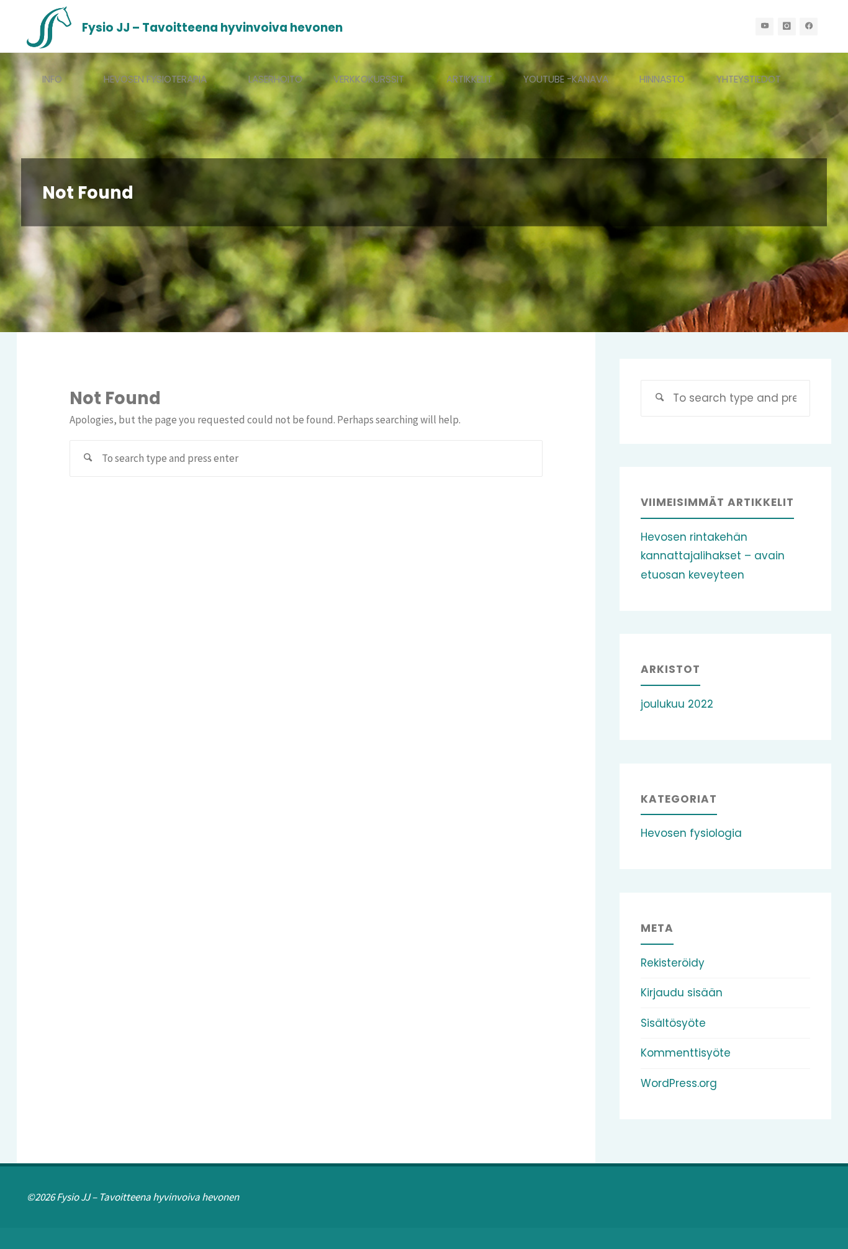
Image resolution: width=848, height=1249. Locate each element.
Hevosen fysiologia (691, 833)
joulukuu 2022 (677, 704)
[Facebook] (809, 26)
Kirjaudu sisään (682, 992)
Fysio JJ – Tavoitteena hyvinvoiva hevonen (212, 27)
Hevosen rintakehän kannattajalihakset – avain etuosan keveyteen (713, 556)
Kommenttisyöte (686, 1052)
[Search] (88, 458)
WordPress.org (679, 1083)
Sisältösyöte (673, 1023)
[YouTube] (765, 26)
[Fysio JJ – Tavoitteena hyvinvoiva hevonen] (49, 26)
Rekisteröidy (673, 962)
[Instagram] (787, 26)
